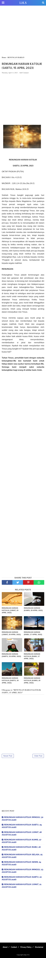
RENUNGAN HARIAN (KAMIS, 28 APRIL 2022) (33, 609)
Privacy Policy (25, 947)
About (5, 947)
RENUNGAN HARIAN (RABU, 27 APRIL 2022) (33, 633)
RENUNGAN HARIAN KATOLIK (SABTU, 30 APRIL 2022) (10, 680)
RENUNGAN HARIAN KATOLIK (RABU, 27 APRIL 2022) (32, 656)
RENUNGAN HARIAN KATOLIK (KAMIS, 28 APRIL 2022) (32, 680)
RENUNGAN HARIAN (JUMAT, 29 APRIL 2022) (11, 633)
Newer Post (7, 756)
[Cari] (43, 2)
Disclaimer (39, 947)
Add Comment (24, 73)
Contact (14, 947)
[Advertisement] (23, 31)
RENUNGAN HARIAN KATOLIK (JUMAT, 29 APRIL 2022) (10, 610)
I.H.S (23, 3)
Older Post (38, 756)
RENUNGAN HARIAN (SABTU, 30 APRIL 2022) (11, 655)
